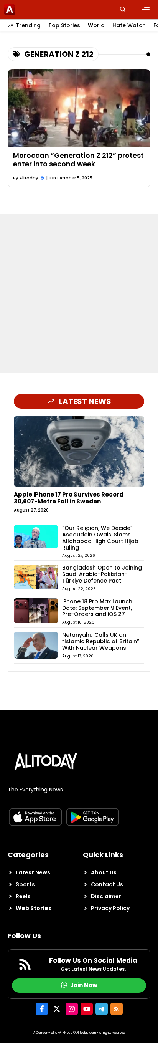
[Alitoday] (9, 9)
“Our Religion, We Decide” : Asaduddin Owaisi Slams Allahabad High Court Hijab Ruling (100, 537)
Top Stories (64, 25)
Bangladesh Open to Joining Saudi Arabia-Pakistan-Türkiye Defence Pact (102, 574)
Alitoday (28, 178)
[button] (122, 9)
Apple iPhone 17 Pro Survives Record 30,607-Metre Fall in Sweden (68, 497)
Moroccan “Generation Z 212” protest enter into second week (78, 160)
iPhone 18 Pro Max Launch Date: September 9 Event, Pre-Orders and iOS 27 (97, 608)
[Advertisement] (79, 293)
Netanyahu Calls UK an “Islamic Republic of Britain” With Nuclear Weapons (100, 641)
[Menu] (145, 9)
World (96, 25)
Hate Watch (129, 25)
